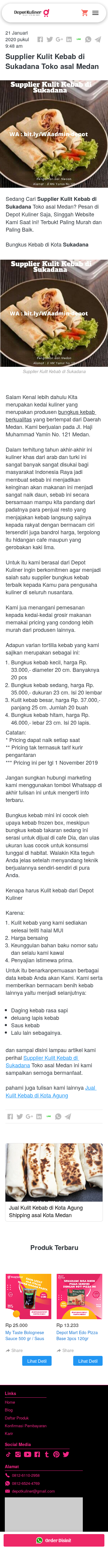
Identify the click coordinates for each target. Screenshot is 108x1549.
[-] (8, 1454)
